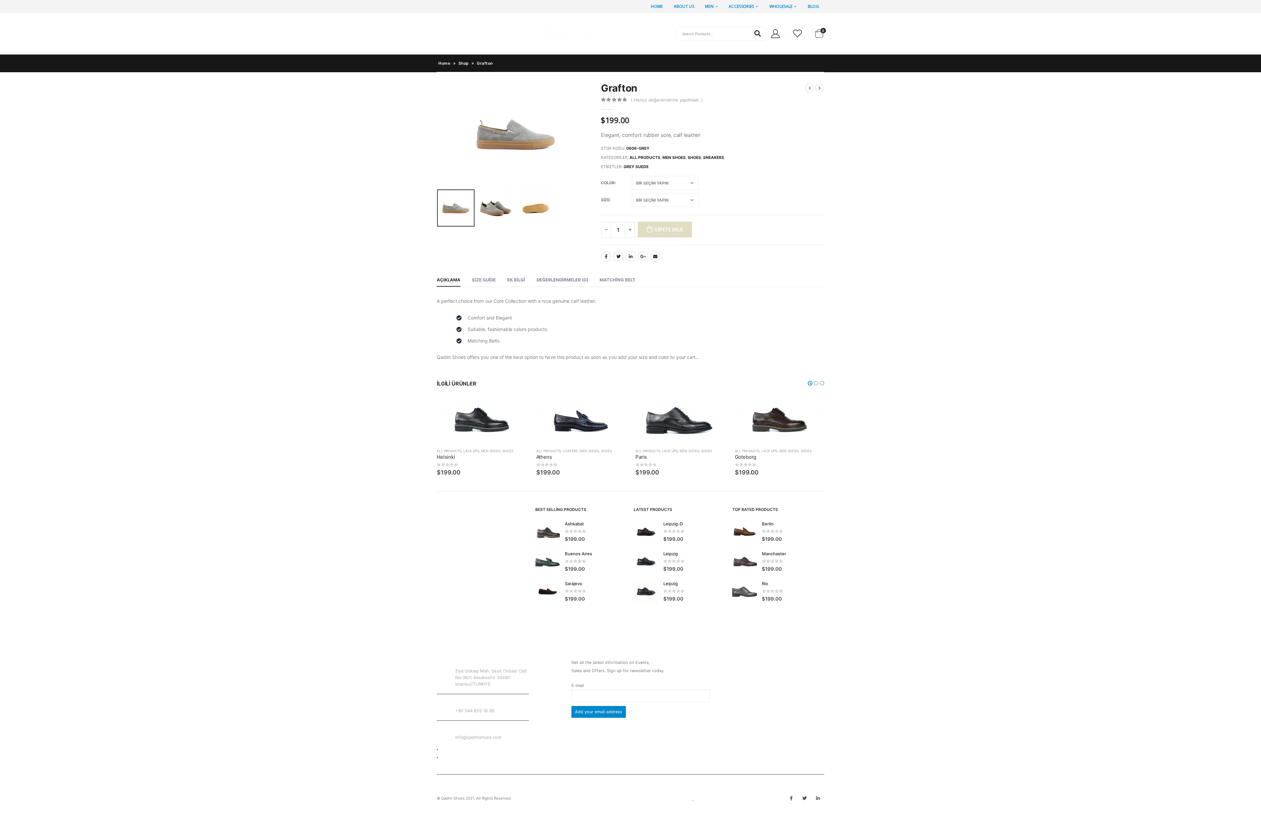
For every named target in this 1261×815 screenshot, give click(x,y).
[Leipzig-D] (646, 531)
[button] (810, 383)
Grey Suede (636, 166)
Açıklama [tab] (448, 279)
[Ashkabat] (547, 531)
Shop (463, 63)
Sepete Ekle (669, 229)
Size (605, 199)
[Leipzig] (646, 561)
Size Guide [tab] (484, 279)
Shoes (694, 157)
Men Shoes (674, 157)
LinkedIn (631, 256)
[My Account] (775, 33)
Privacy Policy (455, 757)
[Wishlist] (797, 33)
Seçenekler (515, 409)
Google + (643, 256)
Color (608, 182)
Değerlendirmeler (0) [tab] (562, 279)
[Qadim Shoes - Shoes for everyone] (515, 33)
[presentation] (438, 134)
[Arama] (758, 33)
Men (709, 6)
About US (684, 6)
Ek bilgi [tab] (516, 279)
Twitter (618, 256)
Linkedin (818, 798)
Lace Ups (471, 451)
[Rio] (744, 591)
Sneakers (713, 157)
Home (657, 6)
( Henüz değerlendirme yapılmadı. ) (667, 99)
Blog (813, 6)
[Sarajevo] (547, 591)
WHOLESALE (781, 6)
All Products (645, 157)
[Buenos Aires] (547, 561)
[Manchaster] (744, 561)
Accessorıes (741, 6)
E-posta (655, 256)
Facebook (606, 256)
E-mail (577, 685)
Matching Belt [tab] (617, 279)
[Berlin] (744, 531)
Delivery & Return (459, 749)
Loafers (570, 451)
